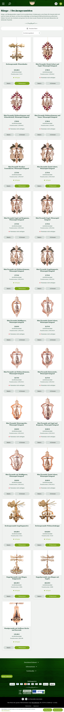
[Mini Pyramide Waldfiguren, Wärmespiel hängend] (16, 306)
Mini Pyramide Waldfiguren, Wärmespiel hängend (16, 321)
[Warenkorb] (60, 4)
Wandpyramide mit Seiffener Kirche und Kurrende (16, 629)
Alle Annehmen (58, 710)
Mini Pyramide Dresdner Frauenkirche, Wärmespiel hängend (16, 167)
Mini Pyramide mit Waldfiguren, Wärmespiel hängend (17, 475)
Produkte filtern (33, 28)
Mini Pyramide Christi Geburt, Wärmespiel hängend (47, 167)
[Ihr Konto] (56, 4)
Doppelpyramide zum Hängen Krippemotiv (16, 578)
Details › (9, 83)
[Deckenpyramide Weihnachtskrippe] (47, 511)
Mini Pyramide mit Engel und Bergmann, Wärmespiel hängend (47, 424)
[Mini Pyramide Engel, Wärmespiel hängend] (47, 203)
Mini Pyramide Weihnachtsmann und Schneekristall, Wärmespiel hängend (17, 116)
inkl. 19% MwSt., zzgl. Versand (16, 71)
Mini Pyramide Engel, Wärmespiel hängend (47, 219)
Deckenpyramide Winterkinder (16, 64)
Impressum (36, 706)
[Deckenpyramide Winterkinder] (16, 49)
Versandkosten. (35, 702)
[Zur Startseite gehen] (32, 3)
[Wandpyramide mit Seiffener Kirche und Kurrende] (16, 613)
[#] (23, 699)
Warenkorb (23, 83)
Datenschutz (28, 706)
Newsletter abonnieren (36, 699)
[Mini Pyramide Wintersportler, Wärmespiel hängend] (16, 408)
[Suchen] (9, 4)
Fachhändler (31, 671)
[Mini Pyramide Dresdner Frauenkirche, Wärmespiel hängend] (16, 152)
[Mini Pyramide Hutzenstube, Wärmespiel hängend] (47, 357)
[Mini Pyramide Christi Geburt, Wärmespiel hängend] (47, 152)
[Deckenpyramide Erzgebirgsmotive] (16, 511)
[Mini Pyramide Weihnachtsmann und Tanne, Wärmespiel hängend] (47, 100)
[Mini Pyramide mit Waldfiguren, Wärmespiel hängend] (16, 460)
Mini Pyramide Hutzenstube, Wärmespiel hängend (47, 372)
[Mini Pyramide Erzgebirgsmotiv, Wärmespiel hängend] (47, 254)
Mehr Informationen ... (6, 710)
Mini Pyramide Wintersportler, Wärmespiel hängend (16, 424)
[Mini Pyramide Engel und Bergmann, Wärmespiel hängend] (16, 203)
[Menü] (3, 4)
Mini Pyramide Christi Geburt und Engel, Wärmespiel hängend (47, 65)
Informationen (30, 667)
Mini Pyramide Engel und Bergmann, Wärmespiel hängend (16, 219)
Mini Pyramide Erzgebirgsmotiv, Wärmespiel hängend (47, 270)
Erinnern (53, 83)
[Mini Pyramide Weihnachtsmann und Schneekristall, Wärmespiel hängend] (16, 100)
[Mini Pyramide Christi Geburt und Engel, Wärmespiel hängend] (47, 49)
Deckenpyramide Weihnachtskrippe (47, 526)
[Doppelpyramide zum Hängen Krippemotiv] (16, 562)
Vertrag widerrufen (7, 676)
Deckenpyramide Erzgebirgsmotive (17, 526)
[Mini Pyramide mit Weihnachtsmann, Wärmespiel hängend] (16, 254)
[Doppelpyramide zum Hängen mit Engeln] (47, 562)
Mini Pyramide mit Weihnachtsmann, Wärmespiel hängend (17, 270)
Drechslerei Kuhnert (30, 662)
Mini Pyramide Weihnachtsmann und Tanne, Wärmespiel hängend (47, 116)
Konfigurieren (47, 710)
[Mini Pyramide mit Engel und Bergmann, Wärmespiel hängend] (47, 408)
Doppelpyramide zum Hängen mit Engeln (47, 578)
